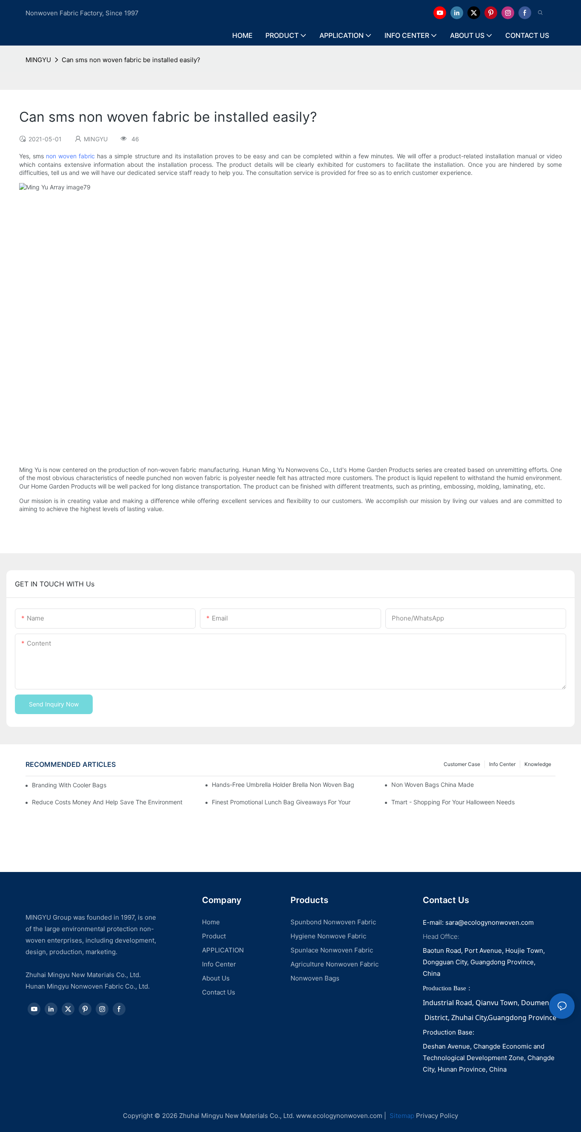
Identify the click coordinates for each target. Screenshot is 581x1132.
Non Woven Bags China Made (432, 784)
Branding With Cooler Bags (69, 785)
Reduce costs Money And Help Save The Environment (107, 802)
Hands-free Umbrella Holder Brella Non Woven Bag (283, 784)
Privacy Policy (437, 1116)
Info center (502, 764)
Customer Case (462, 764)
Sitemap (401, 1116)
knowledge (537, 764)
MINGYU (38, 60)
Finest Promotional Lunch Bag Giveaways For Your (281, 802)
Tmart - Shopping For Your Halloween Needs (453, 802)
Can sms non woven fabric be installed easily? (131, 60)
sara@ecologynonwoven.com (489, 922)
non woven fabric (70, 156)
